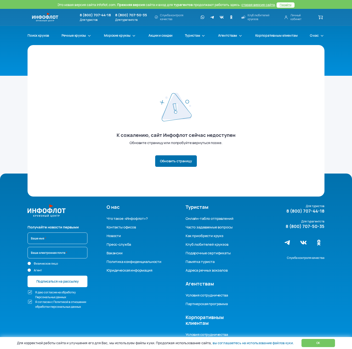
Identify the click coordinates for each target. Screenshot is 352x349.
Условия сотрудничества (207, 295)
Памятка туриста (200, 261)
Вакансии (115, 253)
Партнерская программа (207, 303)
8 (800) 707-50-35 (131, 15)
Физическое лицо (46, 264)
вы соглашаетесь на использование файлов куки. (253, 343)
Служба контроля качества (305, 258)
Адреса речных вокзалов (207, 270)
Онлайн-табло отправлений (209, 218)
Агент (38, 270)
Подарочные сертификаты (208, 253)
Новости (114, 235)
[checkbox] (30, 292)
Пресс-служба (119, 244)
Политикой (60, 302)
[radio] (29, 263)
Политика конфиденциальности (134, 261)
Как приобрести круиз (204, 235)
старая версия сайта (258, 4)
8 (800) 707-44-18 (95, 15)
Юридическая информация (129, 270)
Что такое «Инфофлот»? (127, 218)
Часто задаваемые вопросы (209, 227)
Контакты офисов (121, 227)
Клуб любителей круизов (207, 244)
